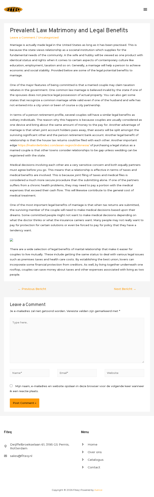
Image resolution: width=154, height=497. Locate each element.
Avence (98, 490)
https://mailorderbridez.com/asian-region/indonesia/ (53, 145)
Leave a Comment (22, 37)
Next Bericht (125, 289)
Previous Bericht (32, 289)
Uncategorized (48, 37)
